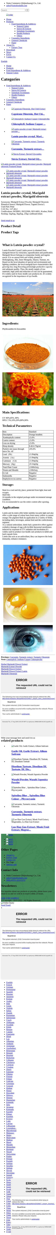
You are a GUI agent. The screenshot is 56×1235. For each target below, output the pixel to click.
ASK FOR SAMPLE (10, 898)
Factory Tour (16, 47)
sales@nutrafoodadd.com (16, 5)
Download (10, 50)
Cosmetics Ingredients (20, 38)
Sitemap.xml (11, 864)
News (8, 52)
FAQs (8, 54)
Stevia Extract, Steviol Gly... (26, 159)
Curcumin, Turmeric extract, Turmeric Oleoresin (29, 657)
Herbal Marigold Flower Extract (14, 664)
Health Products (23, 33)
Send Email (6, 905)
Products (9, 22)
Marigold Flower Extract (11, 669)
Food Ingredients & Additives (23, 24)
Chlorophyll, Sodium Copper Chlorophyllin (24, 659)
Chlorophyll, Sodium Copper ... (28, 124)
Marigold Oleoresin (9, 673)
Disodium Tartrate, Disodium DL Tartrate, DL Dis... (29, 768)
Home (8, 19)
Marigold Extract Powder (11, 666)
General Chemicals (19, 40)
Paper (13, 43)
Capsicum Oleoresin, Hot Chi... (28, 114)
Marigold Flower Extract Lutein (14, 671)
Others (19, 36)
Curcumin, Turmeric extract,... (27, 149)
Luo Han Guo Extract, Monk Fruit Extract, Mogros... (30, 828)
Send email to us (8, 220)
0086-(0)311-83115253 (15, 880)
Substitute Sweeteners (26, 31)
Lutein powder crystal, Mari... (27, 136)
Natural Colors (23, 26)
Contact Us (10, 57)
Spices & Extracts (24, 29)
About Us (10, 45)
